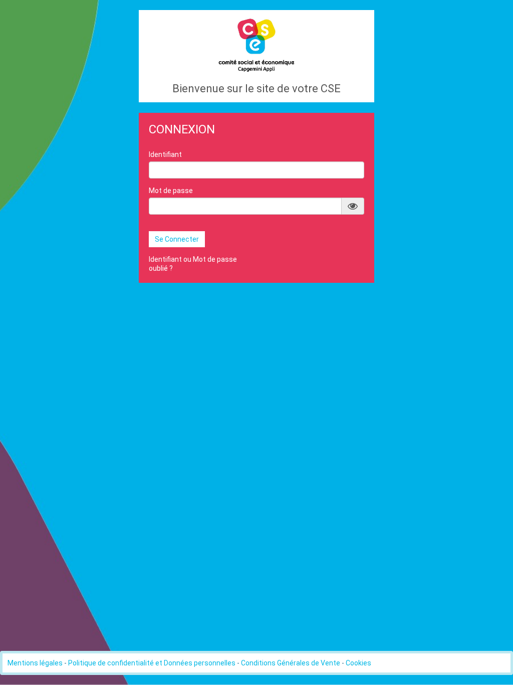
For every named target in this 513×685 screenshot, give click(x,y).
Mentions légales (35, 663)
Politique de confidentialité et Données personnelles (151, 663)
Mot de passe (171, 191)
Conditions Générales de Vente (290, 663)
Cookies (358, 663)
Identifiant (165, 154)
